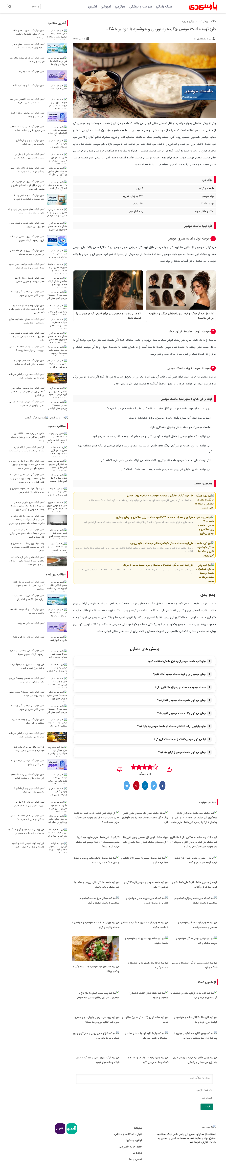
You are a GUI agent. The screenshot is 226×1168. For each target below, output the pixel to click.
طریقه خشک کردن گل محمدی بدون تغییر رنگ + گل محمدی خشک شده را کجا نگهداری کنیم (145, 840)
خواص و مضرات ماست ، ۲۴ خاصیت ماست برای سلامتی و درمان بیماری (154, 517)
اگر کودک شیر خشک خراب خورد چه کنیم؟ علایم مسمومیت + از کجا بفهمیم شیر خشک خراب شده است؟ (97, 842)
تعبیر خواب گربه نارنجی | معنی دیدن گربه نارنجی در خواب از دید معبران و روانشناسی (28, 391)
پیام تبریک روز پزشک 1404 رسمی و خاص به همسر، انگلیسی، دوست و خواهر (28, 547)
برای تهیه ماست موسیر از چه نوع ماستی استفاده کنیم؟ (177, 661)
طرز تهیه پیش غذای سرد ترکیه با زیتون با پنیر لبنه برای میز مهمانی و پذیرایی (195, 1060)
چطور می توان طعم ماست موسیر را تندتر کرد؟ (181, 700)
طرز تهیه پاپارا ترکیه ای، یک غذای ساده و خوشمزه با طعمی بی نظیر (148, 1060)
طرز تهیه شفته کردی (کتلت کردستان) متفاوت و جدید (145, 1020)
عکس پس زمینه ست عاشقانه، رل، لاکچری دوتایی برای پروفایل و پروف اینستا (28, 437)
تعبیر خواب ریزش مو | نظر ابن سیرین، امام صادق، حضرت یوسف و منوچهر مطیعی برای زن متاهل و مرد (27, 464)
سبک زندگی (164, 6)
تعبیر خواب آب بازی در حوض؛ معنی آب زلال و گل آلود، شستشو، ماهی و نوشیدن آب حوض (28, 185)
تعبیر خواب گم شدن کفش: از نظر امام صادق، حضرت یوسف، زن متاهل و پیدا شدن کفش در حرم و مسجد (27, 478)
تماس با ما (135, 1159)
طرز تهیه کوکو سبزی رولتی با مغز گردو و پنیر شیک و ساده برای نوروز (97, 1060)
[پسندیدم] (169, 768)
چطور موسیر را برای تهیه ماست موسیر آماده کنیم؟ (179, 674)
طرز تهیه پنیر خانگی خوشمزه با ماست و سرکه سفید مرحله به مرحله (158, 565)
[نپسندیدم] (120, 768)
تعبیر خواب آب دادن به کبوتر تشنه (29, 85)
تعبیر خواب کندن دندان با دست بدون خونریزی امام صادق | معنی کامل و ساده (27, 336)
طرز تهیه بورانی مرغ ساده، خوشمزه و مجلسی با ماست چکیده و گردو (95, 925)
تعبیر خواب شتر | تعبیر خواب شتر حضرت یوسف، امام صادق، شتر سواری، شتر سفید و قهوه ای (27, 533)
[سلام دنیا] (60, 1133)
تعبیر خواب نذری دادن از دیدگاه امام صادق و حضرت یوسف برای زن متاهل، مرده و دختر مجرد (27, 561)
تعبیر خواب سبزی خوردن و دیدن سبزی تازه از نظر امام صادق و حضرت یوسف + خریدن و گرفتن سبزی (27, 506)
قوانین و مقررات (133, 1140)
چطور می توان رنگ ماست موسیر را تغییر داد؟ (181, 713)
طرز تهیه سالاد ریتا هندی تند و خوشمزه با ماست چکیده (148, 965)
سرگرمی (120, 6)
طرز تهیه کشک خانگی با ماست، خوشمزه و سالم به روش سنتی (160, 496)
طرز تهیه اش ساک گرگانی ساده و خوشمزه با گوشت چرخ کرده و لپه (195, 1020)
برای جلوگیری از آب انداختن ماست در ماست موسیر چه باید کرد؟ (171, 726)
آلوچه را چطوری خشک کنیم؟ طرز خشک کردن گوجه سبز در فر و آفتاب (194, 884)
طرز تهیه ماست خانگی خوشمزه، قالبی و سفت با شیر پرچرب (161, 543)
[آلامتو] (71, 1133)
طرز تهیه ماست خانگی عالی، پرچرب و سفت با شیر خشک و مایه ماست (96, 884)
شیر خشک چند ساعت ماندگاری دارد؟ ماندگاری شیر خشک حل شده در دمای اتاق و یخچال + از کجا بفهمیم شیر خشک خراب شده (193, 842)
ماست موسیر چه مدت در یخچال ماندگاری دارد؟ (180, 687)
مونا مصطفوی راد (203, 39)
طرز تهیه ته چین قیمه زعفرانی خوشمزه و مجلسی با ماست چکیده (197, 925)
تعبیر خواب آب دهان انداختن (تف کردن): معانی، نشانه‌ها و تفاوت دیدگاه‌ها (29, 34)
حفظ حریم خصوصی (130, 1147)
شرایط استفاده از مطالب (128, 1134)
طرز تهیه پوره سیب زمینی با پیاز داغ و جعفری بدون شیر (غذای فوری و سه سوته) (96, 1020)
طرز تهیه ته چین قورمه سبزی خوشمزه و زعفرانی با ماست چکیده (144, 925)
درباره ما (137, 1153)
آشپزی (92, 6)
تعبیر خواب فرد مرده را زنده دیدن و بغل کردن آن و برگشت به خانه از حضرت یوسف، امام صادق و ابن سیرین (27, 519)
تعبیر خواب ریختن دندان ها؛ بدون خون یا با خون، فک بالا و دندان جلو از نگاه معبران (27, 309)
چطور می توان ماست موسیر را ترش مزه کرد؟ (182, 752)
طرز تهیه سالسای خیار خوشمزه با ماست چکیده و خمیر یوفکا (96, 969)
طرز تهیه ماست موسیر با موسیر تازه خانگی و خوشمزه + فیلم (146, 884)
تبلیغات (138, 1128)
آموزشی (106, 6)
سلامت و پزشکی (140, 6)
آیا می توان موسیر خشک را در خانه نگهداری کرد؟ (180, 739)
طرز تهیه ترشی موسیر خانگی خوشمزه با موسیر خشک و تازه (194, 965)
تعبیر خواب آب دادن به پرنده (31, 71)
